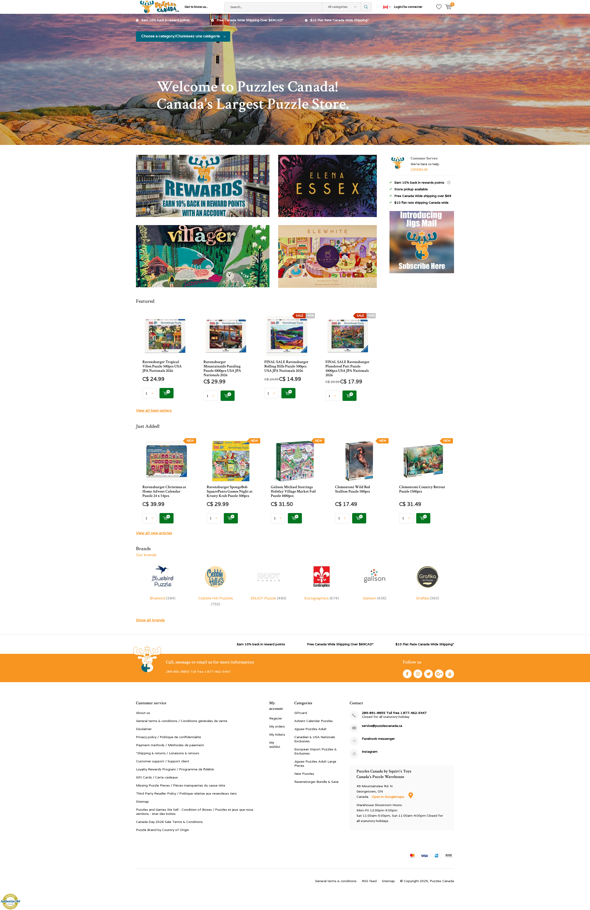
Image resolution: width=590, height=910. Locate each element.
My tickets (277, 734)
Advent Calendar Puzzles (313, 721)
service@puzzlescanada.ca (382, 726)
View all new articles (154, 533)
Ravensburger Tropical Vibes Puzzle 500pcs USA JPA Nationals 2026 (162, 366)
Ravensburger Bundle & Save (316, 782)
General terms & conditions (336, 881)
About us (143, 713)
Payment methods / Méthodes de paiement (170, 745)
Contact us (419, 169)
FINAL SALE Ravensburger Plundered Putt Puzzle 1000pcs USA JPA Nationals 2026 (347, 368)
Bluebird (162, 598)
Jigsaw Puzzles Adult (310, 729)
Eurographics (321, 598)
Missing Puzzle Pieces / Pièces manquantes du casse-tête (180, 785)
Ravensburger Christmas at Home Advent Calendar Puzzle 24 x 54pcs (164, 491)
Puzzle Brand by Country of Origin (162, 830)
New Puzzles (304, 774)
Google (439, 673)
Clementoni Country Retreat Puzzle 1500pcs (422, 489)
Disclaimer (144, 729)
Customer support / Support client (162, 761)
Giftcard (300, 713)
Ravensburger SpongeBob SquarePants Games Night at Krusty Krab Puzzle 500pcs (230, 491)
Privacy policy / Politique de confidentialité (168, 737)
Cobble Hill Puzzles (215, 601)
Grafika (427, 598)
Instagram (417, 673)
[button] (143, 209)
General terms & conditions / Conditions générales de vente (181, 721)
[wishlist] (439, 7)
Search (366, 7)
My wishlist (274, 744)
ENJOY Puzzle (268, 598)
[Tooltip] (449, 183)
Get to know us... (196, 7)
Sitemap (142, 801)
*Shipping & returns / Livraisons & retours (167, 753)
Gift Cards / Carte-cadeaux (157, 777)
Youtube (449, 673)
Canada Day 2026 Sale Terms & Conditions (169, 822)
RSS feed (369, 881)
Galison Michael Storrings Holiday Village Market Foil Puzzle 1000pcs (293, 491)
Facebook (407, 673)
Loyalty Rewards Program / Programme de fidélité (175, 769)
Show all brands (150, 620)
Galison (374, 598)
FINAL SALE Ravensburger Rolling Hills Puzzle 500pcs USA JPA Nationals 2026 (286, 366)
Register (275, 718)
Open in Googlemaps (388, 797)
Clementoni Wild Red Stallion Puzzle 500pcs (352, 489)
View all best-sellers (154, 410)
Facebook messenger (378, 739)
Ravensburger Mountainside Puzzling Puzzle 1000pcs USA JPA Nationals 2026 (222, 368)
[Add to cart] (166, 393)
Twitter (428, 673)
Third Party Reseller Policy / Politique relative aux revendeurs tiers (186, 793)
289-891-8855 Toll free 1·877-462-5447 (394, 713)
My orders (277, 726)
